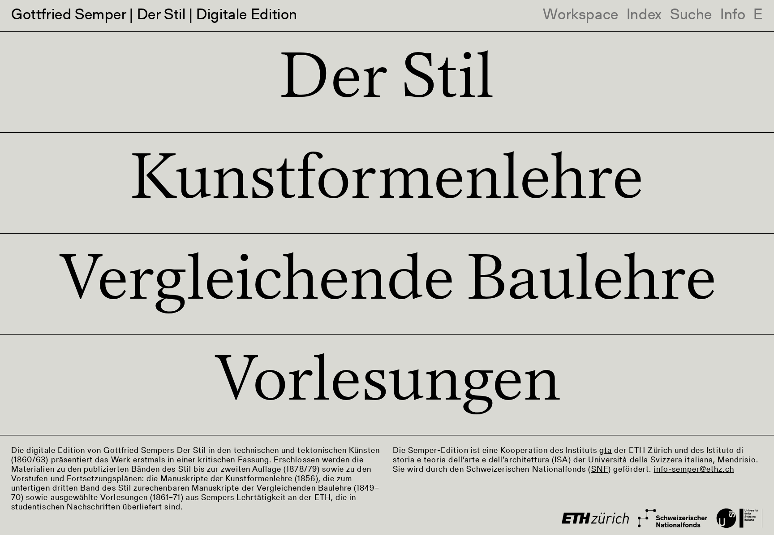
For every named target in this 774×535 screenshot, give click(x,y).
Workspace (580, 15)
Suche (691, 15)
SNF (599, 470)
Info (732, 15)
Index (644, 15)
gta (605, 451)
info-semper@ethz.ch (694, 470)
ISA (561, 461)
